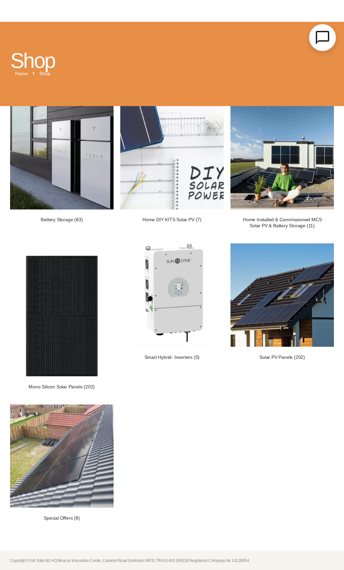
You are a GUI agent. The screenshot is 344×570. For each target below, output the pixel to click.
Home (21, 74)
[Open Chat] (322, 37)
